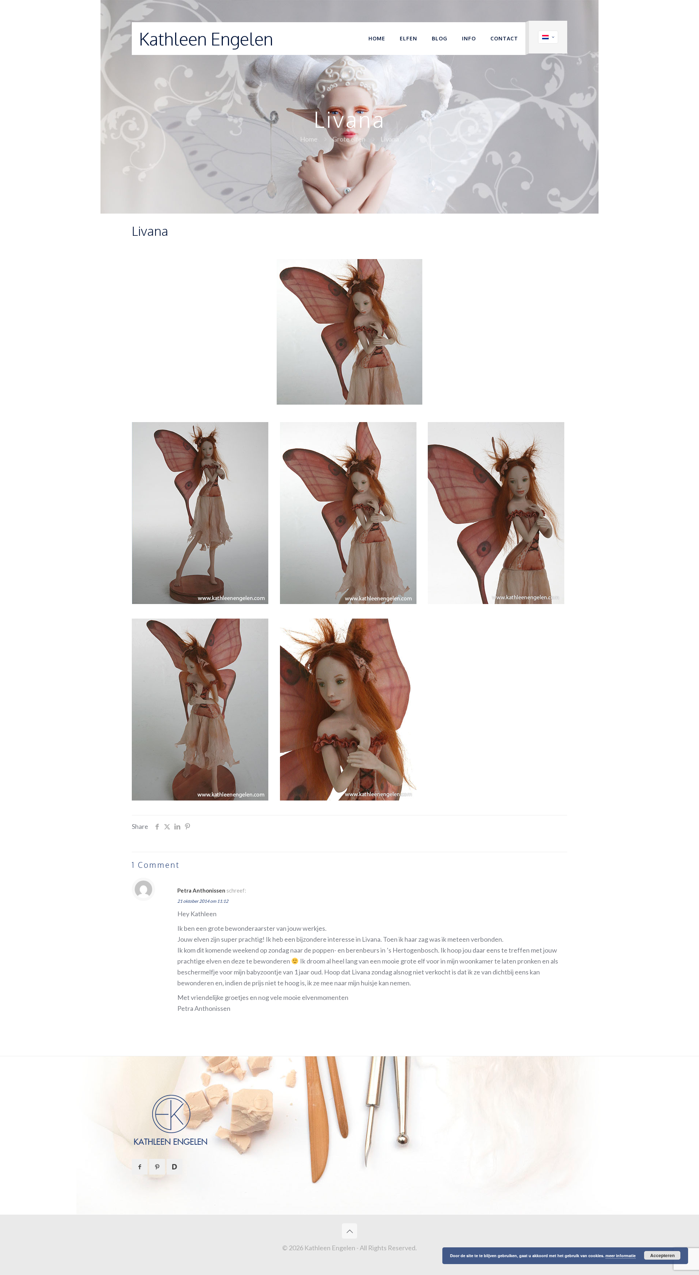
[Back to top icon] (349, 1231)
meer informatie (620, 1255)
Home (308, 139)
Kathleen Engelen (206, 38)
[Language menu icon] (548, 37)
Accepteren (662, 1255)
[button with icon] (139, 1167)
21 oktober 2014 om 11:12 (202, 901)
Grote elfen (349, 139)
